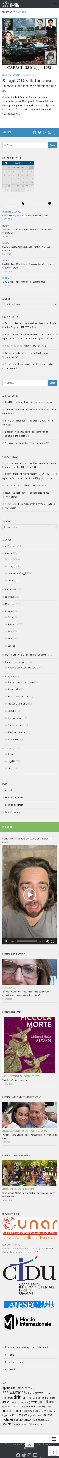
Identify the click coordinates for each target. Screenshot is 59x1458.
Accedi (8, 790)
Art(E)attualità (11, 546)
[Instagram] (45, 132)
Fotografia (12, 566)
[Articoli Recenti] (9, 203)
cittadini (39, 1393)
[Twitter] (40, 132)
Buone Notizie (14, 689)
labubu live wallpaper (15, 353)
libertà (11, 1415)
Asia (10, 631)
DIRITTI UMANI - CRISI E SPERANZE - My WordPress (29, 334)
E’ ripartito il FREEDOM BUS (23, 327)
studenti (24, 1425)
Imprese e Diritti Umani (18, 703)
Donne (11, 754)
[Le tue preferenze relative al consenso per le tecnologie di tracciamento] (53, 1452)
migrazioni (32, 1415)
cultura (47, 1393)
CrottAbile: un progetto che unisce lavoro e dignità (25, 215)
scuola (41, 1420)
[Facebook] (35, 132)
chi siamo (9, 1354)
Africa (10, 617)
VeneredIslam (14, 739)
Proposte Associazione (16, 662)
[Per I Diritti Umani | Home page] (13, 4)
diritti (18, 1397)
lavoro (47, 1410)
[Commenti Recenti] (36, 203)
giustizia (18, 1406)
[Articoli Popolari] (22, 203)
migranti (23, 1415)
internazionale (27, 1410)
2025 (29, 190)
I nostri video (11, 589)
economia (13, 1402)
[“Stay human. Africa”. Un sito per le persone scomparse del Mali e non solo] (29, 1173)
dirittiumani (30, 1397)
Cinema (11, 559)
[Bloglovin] (55, 132)
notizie (7, 1419)
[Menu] (55, 4)
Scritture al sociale (11, 212)
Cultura (8, 553)
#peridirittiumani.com (16, 1388)
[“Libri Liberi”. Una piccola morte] (29, 1045)
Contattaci (10, 1369)
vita (40, 1424)
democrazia (7, 1397)
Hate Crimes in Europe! (18, 696)
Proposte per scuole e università (23, 667)
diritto (52, 1398)
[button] (29, 894)
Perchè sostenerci (14, 1362)
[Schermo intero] (52, 941)
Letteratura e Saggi (17, 573)
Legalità (6, 75)
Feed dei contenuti (14, 797)
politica (32, 1419)
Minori (10, 768)
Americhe (12, 624)
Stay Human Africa (16, 732)
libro (16, 1415)
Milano (40, 1415)
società (7, 1424)
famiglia (25, 1402)
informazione (10, 1411)
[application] (29, 894)
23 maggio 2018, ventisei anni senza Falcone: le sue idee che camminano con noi (29, 86)
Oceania (11, 645)
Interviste (9, 596)
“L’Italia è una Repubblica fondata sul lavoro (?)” (24, 281)
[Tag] (50, 203)
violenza (34, 1424)
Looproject (29, 1448)
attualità (30, 1393)
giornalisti (7, 1406)
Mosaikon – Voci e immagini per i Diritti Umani (26, 1347)
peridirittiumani (19, 1419)
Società (16, 75)
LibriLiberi (12, 710)
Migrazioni (10, 604)
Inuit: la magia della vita (35, 345)
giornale (33, 1402)
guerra (35, 1406)
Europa (11, 638)
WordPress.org (12, 812)
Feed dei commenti (14, 804)
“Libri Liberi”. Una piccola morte (16, 1080)
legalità (52, 1411)
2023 (7, 190)
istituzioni (39, 1411)
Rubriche (9, 676)
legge (5, 1415)
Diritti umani (43, 1397)
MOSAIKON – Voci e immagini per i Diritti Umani (27, 654)
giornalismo (46, 1402)
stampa (16, 1424)
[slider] (27, 941)
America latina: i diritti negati (21, 682)
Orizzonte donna (15, 718)
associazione (14, 1392)
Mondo (5, 226)
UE (28, 1424)
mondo (47, 1415)
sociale (46, 1420)
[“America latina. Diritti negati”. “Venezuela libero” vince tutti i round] (29, 1115)
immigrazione (45, 1407)
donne (5, 1402)
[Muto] (47, 941)
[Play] (6, 941)
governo (28, 1406)
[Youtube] (50, 132)
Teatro (11, 580)
